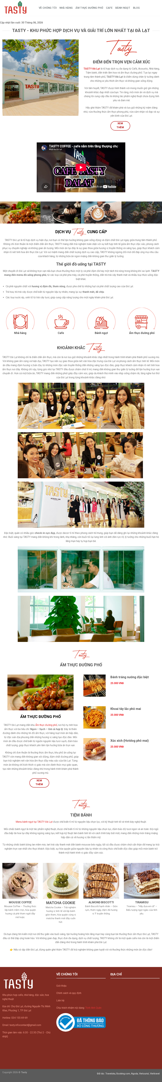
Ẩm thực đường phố (46, 725)
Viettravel (155, 1073)
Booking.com (123, 1073)
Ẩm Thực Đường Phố (89, 7)
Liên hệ (60, 1000)
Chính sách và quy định (68, 993)
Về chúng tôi (48, 7)
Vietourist (144, 1073)
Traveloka (110, 1073)
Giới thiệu (61, 985)
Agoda (134, 1073)
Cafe (109, 7)
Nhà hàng (66, 7)
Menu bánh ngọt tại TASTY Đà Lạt (34, 821)
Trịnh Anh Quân (93, 1007)
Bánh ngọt (122, 7)
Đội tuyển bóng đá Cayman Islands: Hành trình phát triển (32, 956)
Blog (136, 7)
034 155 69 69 (19, 1017)
